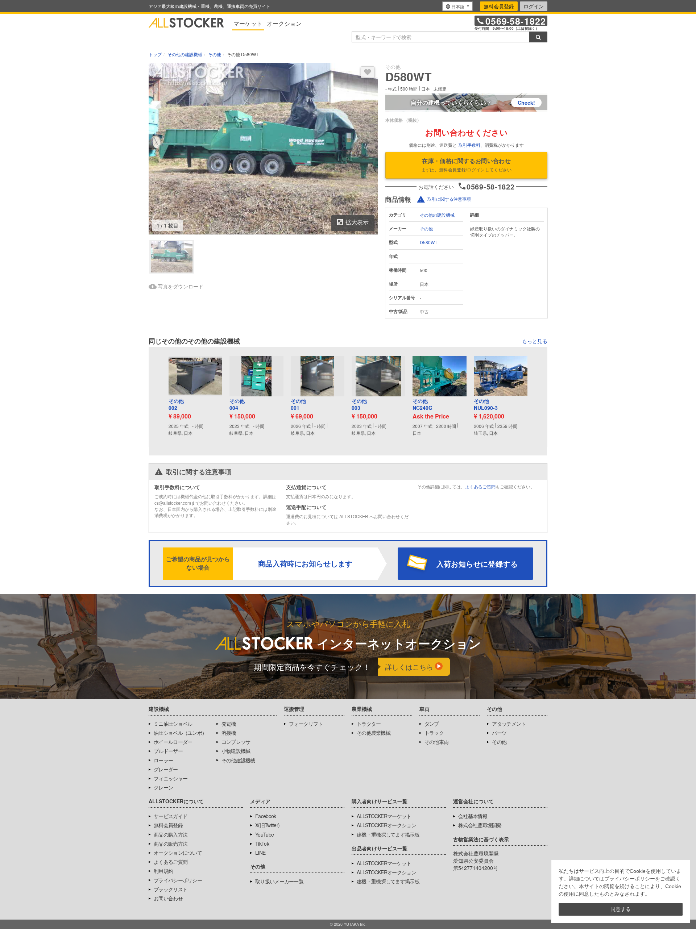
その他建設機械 (238, 760)
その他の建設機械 (437, 215)
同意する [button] (620, 909)
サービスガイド (170, 816)
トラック (434, 732)
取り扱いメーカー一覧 (279, 881)
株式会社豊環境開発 (480, 825)
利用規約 (163, 870)
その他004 (237, 404)
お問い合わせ (168, 898)
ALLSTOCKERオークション (386, 825)
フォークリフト (306, 723)
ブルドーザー (168, 750)
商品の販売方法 (170, 843)
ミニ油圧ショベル (173, 723)
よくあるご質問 (480, 486)
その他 (426, 228)
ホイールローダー (173, 741)
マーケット (247, 23)
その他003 (359, 404)
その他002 (176, 404)
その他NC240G (422, 404)
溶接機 (228, 732)
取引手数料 (469, 145)
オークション (284, 23)
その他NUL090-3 (486, 404)
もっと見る (534, 341)
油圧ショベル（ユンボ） (180, 732)
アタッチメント (509, 723)
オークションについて (178, 852)
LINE (260, 852)
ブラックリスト (170, 889)
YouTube (264, 834)
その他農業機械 (373, 732)
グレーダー (166, 769)
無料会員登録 (499, 6)
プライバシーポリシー (178, 880)
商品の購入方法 (170, 834)
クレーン (163, 787)
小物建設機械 (235, 750)
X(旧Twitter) (267, 825)
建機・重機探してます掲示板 (388, 834)
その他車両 (436, 741)
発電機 (228, 723)
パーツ (499, 732)
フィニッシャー (170, 778)
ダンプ (431, 723)
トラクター (369, 723)
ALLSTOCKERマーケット (384, 816)
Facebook (265, 816)
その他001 (298, 404)
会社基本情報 (472, 816)
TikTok (262, 843)
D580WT (428, 242)
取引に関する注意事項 (449, 199)
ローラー (163, 760)
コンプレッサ (235, 741)
